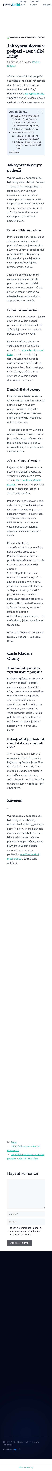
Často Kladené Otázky (22, 132)
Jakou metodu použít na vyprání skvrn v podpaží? (27, 137)
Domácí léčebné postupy (27, 125)
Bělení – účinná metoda (26, 122)
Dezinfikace (9, 1333)
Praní (12, 27)
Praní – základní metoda (26, 119)
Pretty (11, 5)
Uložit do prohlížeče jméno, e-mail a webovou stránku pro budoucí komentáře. (26, 1231)
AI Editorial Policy (26, 1467)
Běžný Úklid (23, 3)
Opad (5, 1344)
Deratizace (8, 1328)
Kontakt (7, 1378)
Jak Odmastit (9, 1339)
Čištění (6, 1322)
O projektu (8, 1367)
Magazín (47, 4)
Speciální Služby (34, 3)
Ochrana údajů (10, 1384)
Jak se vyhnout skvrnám (27, 129)
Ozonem (7, 1349)
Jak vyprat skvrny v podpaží (25, 116)
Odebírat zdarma (26, 1423)
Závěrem (15, 152)
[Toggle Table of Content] (39, 112)
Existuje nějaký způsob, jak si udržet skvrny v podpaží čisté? (28, 145)
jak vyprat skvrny (34, 93)
